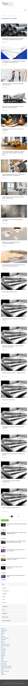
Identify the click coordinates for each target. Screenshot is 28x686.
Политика (3, 652)
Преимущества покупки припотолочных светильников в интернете (11, 243)
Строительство (4, 661)
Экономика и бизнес (5, 645)
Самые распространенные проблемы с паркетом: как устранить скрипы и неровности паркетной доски (13, 153)
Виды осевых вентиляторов (8, 399)
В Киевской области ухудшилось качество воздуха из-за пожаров (16, 559)
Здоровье (3, 674)
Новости (23, 683)
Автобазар (18, 683)
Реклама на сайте (7, 683)
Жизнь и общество (5, 671)
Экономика (3, 639)
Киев (3, 599)
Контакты (13, 683)
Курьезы (2, 656)
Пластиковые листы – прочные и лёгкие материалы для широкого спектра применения (14, 61)
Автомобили (3, 649)
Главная (4, 15)
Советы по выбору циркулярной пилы (10, 507)
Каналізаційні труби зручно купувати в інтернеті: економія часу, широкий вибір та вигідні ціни (13, 39)
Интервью (3, 655)
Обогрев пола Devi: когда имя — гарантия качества (13, 372)
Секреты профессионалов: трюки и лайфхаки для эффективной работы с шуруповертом (13, 175)
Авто (2, 647)
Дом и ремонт (4, 664)
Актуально (4, 587)
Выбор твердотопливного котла (9, 291)
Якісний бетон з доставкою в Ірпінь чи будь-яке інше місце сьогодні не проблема (13, 107)
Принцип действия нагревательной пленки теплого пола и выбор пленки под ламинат (13, 265)
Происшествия (5, 590)
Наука (2, 672)
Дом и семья (3, 663)
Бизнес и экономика (5, 644)
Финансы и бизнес (5, 638)
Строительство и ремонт (6, 667)
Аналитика (3, 642)
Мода (2, 658)
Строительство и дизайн (6, 666)
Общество (3, 653)
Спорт (2, 660)
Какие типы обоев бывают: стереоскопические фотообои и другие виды (12, 346)
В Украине (4, 593)
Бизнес (2, 641)
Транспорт (3, 650)
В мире (3, 596)
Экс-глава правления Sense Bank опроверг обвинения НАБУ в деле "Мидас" (16, 541)
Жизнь (2, 669)
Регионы (4, 602)
